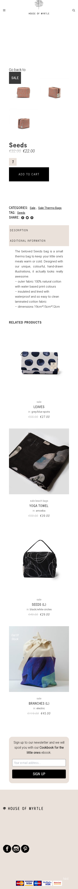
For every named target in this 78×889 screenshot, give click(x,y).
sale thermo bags (50, 208)
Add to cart (29, 174)
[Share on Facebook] (22, 217)
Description (19, 230)
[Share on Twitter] (27, 217)
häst (66, 878)
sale (32, 208)
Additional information (28, 240)
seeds (21, 212)
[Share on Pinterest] (31, 217)
